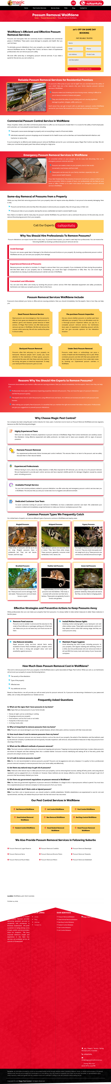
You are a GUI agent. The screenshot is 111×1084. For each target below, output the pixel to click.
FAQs (65, 8)
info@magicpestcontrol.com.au (92, 1060)
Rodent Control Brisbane (65, 925)
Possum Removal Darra (17, 854)
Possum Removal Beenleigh (82, 848)
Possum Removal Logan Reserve (20, 848)
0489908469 (94, 3)
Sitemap (37, 922)
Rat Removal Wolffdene (25, 809)
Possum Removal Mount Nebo (19, 860)
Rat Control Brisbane (64, 927)
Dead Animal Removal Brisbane (67, 919)
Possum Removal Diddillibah (82, 860)
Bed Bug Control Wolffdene (86, 817)
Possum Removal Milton (49, 860)
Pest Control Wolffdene (86, 809)
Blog (73, 8)
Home (26, 8)
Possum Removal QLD (48, 18)
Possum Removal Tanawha (82, 854)
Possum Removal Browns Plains (51, 854)
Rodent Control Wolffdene (25, 828)
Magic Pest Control (25, 1081)
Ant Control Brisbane (64, 930)
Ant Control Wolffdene (55, 809)
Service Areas (55, 8)
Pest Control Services (39, 8)
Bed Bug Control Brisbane (66, 922)
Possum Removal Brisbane (66, 917)
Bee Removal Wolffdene (56, 817)
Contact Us (83, 8)
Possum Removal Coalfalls (50, 848)
